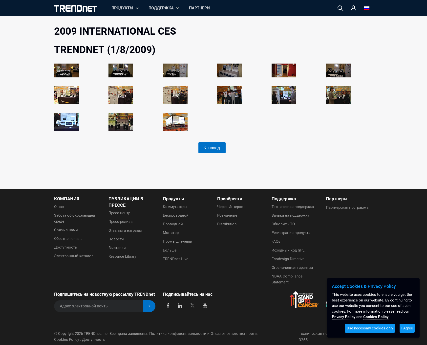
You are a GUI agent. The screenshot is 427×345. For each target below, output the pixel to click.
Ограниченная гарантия (292, 267)
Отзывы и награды (125, 230)
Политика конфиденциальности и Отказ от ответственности (203, 333)
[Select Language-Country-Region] (366, 8)
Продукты (173, 198)
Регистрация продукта (291, 232)
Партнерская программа (347, 207)
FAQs (276, 241)
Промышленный (177, 241)
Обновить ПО (283, 224)
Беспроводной (176, 215)
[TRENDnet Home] (75, 8)
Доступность (65, 247)
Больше (169, 250)
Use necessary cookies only (370, 328)
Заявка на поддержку (290, 215)
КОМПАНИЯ (66, 198)
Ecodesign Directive (288, 259)
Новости (116, 239)
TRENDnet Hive (175, 259)
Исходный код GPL (288, 250)
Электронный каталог (73, 256)
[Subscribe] (149, 306)
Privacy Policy (343, 317)
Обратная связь (68, 238)
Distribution (226, 224)
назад (213, 147)
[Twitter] (192, 305)
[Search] (340, 8)
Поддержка (161, 8)
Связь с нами (66, 230)
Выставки (117, 248)
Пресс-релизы (120, 221)
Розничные (227, 215)
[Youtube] (205, 305)
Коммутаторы (175, 207)
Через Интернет (231, 207)
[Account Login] (353, 8)
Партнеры (199, 8)
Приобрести (229, 198)
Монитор (171, 232)
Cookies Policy (67, 339)
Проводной (173, 224)
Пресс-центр (119, 213)
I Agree (407, 328)
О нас (59, 207)
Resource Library (122, 256)
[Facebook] (168, 305)
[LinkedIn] (180, 305)
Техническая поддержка (293, 207)
